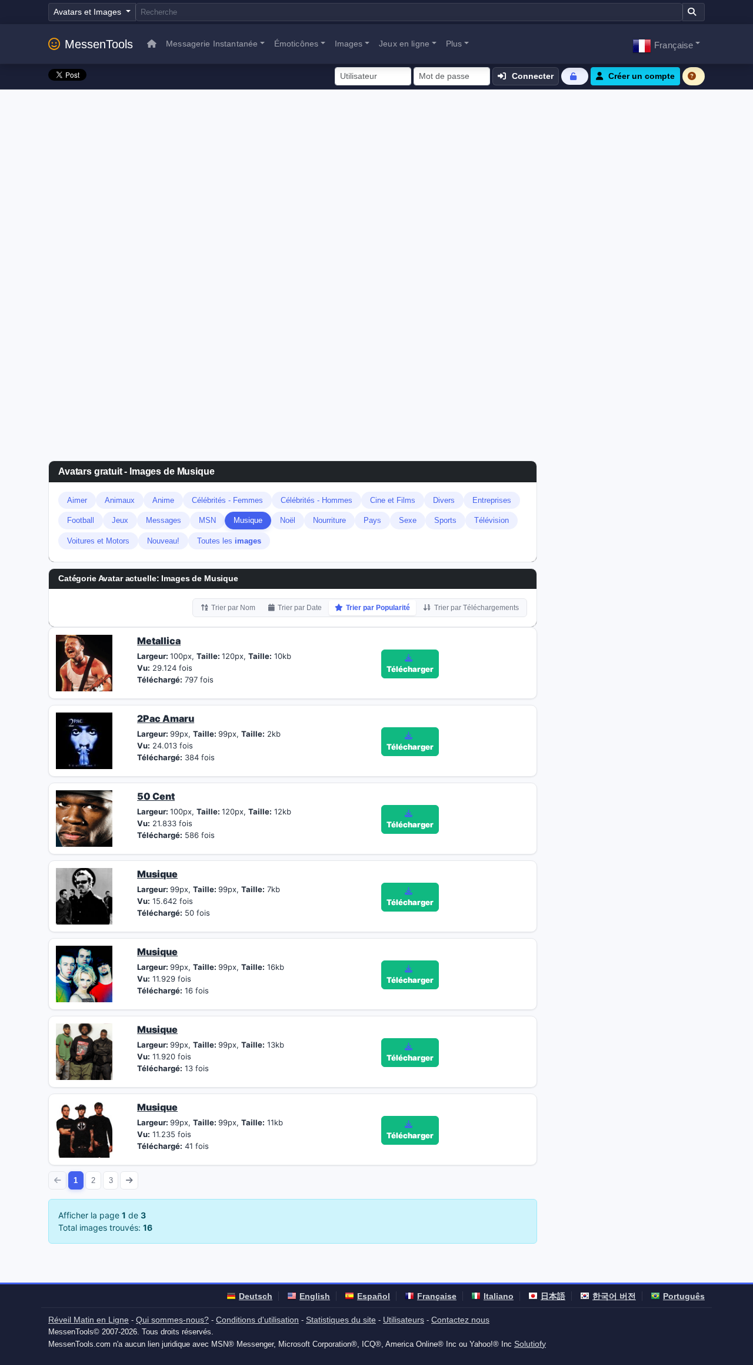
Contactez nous (460, 1319)
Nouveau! (163, 540)
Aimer (77, 500)
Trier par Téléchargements (476, 608)
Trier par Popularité (378, 608)
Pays (372, 520)
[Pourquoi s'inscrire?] (693, 76)
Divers (444, 500)
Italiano (499, 1296)
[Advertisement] (376, 177)
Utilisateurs (403, 1319)
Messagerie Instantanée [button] (212, 43)
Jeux (120, 520)
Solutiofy (530, 1344)
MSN (207, 520)
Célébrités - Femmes (227, 500)
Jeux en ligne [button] (404, 43)
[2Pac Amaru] (84, 740)
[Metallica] (84, 662)
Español (373, 1296)
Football (80, 520)
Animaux (120, 500)
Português (684, 1296)
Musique (248, 520)
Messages (163, 520)
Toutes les (229, 540)
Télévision (491, 520)
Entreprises (491, 500)
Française (437, 1296)
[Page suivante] (129, 1180)
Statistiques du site (341, 1319)
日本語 (553, 1296)
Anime (163, 500)
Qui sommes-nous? (172, 1319)
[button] (666, 44)
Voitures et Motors (98, 540)
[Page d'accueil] (151, 44)
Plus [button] (454, 43)
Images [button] (349, 43)
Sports (445, 520)
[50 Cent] (84, 817)
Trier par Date (300, 608)
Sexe (408, 520)
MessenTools (99, 44)
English (314, 1296)
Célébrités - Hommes (316, 500)
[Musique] (84, 895)
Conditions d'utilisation (257, 1319)
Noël (287, 520)
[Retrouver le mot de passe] (574, 76)
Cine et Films (392, 500)
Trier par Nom (233, 608)
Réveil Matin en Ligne (88, 1319)
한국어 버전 (614, 1296)
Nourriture (329, 520)
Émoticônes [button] (296, 43)
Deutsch (255, 1296)
